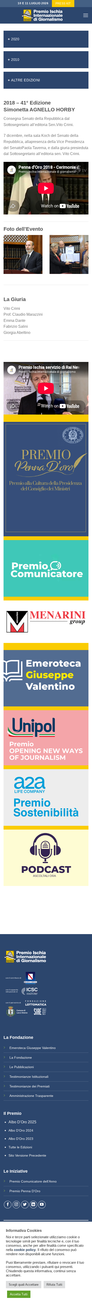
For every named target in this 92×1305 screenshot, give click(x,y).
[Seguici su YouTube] (42, 1204)
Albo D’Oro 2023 (20, 1139)
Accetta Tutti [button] (19, 1294)
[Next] (87, 258)
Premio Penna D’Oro (24, 1191)
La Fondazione (20, 1057)
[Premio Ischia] (46, 15)
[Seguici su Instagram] (16, 1204)
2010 (15, 60)
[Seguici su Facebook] (8, 1204)
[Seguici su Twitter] (25, 1204)
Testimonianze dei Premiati (29, 1086)
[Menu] (85, 15)
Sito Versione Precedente (27, 1155)
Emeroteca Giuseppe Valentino (32, 1048)
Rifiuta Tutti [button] (54, 1284)
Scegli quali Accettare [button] (23, 1284)
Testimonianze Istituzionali (28, 1076)
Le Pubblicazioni (21, 1067)
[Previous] (4, 258)
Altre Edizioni (25, 80)
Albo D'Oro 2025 (22, 1122)
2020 (15, 39)
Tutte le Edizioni (20, 1147)
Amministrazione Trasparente (31, 1096)
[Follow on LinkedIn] (33, 1204)
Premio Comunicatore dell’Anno (33, 1181)
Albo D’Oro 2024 (20, 1130)
